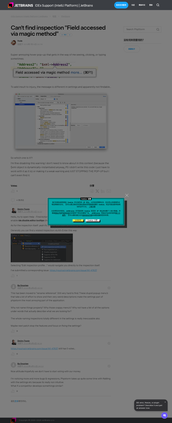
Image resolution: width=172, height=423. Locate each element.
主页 (20, 5)
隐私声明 (58, 213)
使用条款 (66, 213)
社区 (133, 5)
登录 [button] (151, 5)
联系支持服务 (121, 5)
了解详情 (92, 207)
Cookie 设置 (92, 220)
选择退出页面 (87, 215)
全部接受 (78, 220)
